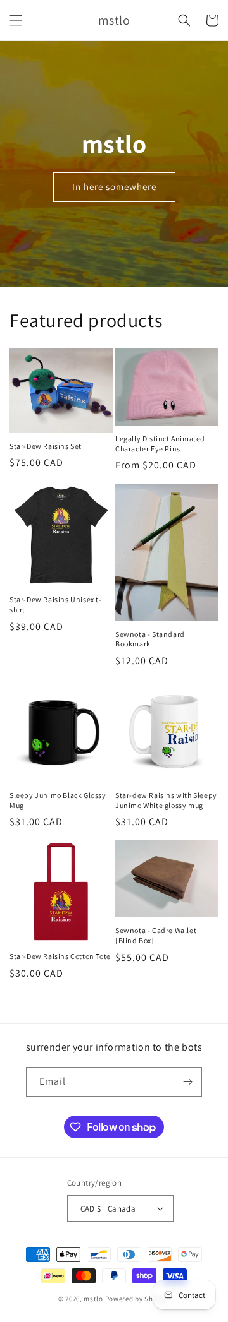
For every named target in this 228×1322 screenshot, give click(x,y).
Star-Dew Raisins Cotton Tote (60, 956)
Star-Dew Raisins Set (46, 446)
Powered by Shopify (137, 1298)
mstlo (93, 1298)
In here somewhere (114, 187)
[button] (16, 20)
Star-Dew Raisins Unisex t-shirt (56, 604)
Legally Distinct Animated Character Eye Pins (160, 443)
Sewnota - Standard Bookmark (150, 639)
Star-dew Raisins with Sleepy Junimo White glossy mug (166, 800)
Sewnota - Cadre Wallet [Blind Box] (155, 935)
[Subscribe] (187, 1082)
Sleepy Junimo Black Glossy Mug (58, 800)
